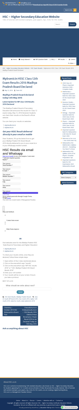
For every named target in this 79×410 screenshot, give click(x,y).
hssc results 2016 (24, 299)
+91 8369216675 (10, 3)
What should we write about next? (20, 285)
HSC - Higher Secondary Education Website (16, 68)
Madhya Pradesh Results (23, 297)
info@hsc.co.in (26, 3)
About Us (25, 400)
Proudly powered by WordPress (29, 407)
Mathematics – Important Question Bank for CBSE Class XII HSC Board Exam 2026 (69, 96)
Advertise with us (48, 400)
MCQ (53, 59)
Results (62, 59)
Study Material (25, 59)
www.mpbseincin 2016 (28, 301)
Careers (73, 59)
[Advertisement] (39, 43)
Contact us (59, 400)
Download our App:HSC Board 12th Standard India (50, 5)
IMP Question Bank (41, 59)
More (72, 63)
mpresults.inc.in (10, 125)
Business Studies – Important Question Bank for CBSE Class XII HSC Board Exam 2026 (69, 106)
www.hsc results (16, 301)
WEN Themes (55, 407)
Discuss (32, 400)
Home (15, 59)
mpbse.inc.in (9, 127)
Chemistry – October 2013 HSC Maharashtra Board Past (11, 311)
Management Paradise (19, 392)
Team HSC (19, 90)
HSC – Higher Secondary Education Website (31, 17)
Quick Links (68, 10)
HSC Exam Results (36, 68)
